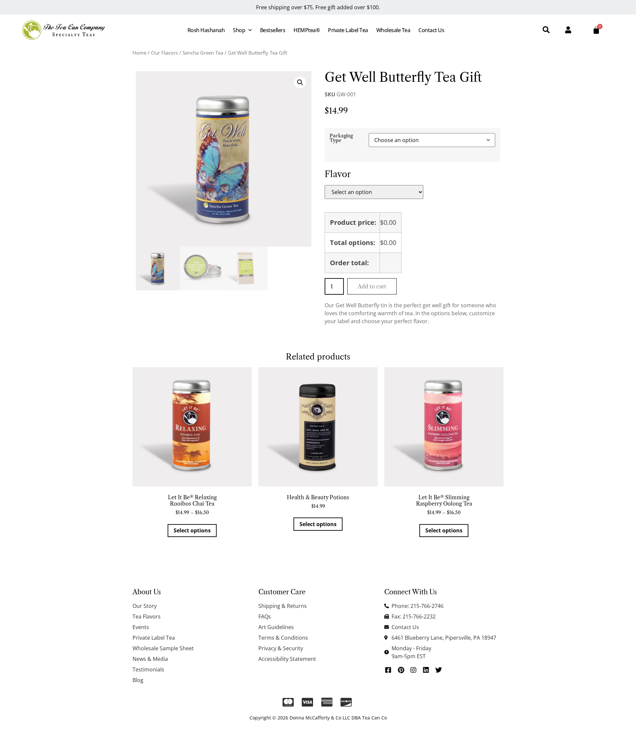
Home (139, 52)
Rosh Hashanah (206, 30)
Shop (239, 30)
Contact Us (431, 30)
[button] (546, 30)
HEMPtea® (306, 30)
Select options (192, 530)
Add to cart (372, 286)
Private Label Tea (348, 30)
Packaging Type (341, 138)
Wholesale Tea (393, 30)
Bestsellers (273, 30)
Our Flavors (164, 52)
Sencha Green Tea (203, 52)
